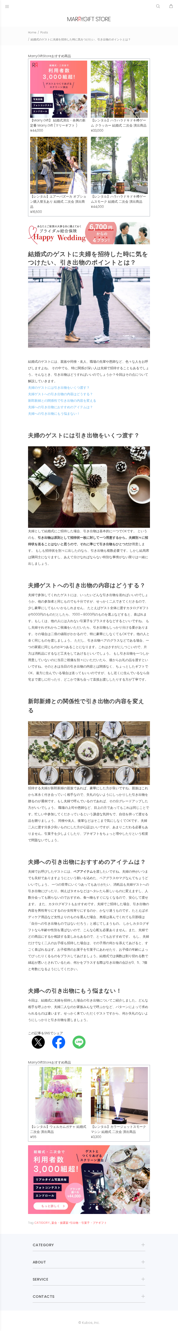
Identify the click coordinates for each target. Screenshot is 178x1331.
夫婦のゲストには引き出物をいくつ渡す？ (59, 387)
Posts (44, 32)
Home (32, 32)
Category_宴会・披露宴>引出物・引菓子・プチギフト (71, 1223)
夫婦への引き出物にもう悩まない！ (54, 413)
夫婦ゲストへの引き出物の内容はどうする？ (60, 394)
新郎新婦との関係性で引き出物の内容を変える (62, 400)
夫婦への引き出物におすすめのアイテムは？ (60, 407)
